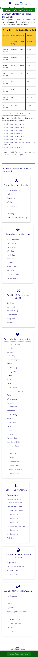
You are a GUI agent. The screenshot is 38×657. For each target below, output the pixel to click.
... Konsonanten (12, 206)
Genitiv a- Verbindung (15, 278)
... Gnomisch (11, 375)
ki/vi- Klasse (11, 251)
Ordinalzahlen (12, 600)
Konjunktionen (12, 570)
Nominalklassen (13, 239)
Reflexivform (11, 538)
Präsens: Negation (13, 360)
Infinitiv (9, 364)
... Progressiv (11, 371)
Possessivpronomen (14, 506)
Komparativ (11, 318)
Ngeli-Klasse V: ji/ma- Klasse (14, 136)
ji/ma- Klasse (11, 259)
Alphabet (10, 194)
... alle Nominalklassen (15, 469)
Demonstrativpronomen (16, 510)
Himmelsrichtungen (14, 623)
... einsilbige (11, 356)
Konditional (11, 410)
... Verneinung (12, 387)
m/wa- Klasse (12, 243)
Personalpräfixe (13, 495)
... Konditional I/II (13, 461)
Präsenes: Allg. (12, 367)
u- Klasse (10, 263)
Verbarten (10, 352)
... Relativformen (13, 473)
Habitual (10, 434)
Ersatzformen (12, 314)
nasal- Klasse (11, 255)
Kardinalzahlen (12, 596)
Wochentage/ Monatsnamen (17, 611)
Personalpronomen (14, 499)
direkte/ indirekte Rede (15, 566)
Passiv (9, 426)
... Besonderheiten (13, 210)
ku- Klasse (10, 270)
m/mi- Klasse (11, 247)
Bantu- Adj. (11, 307)
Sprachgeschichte (13, 190)
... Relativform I (12, 514)
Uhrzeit (9, 604)
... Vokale (10, 202)
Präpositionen (12, 574)
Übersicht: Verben (13, 344)
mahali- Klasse (12, 266)
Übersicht (10, 348)
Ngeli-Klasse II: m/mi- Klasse (14, 127)
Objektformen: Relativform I (17, 526)
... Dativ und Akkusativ (15, 503)
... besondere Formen (15, 391)
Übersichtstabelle (13, 274)
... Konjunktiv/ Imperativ (15, 465)
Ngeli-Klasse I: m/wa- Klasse (14, 124)
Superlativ (10, 322)
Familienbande (12, 627)
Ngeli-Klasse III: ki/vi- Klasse (14, 130)
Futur (9, 395)
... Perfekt (10, 457)
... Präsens (10, 450)
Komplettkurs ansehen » (19, 654)
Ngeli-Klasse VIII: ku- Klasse (14, 147)
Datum (9, 615)
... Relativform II (12, 518)
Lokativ (9, 430)
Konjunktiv (11, 403)
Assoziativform (12, 438)
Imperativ (10, 418)
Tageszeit (10, 607)
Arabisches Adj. (12, 311)
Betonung (10, 213)
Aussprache (11, 198)
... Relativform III (13, 522)
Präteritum (11, 379)
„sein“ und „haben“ (13, 446)
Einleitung (10, 303)
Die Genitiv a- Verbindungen (12, 154)
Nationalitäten (12, 631)
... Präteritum (12, 453)
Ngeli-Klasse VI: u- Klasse (13, 139)
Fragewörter (11, 562)
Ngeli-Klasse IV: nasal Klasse (14, 133)
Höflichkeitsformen (14, 619)
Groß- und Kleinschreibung (17, 217)
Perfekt (9, 383)
